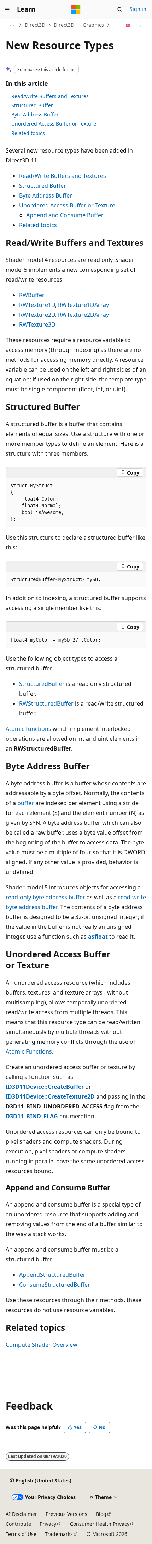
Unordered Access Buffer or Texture (53, 123)
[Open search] (120, 9)
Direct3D (35, 24)
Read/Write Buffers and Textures (50, 96)
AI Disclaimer (21, 1514)
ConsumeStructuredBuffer (54, 1284)
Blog (101, 1514)
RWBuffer (32, 295)
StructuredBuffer (42, 684)
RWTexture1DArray (83, 305)
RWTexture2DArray (83, 315)
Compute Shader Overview (41, 1345)
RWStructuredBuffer (46, 703)
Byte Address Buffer (35, 114)
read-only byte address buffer (45, 897)
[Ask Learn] (128, 25)
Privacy (48, 1523)
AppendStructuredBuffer (52, 1275)
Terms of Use (21, 1534)
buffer (25, 803)
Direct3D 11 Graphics (79, 24)
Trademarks (59, 1534)
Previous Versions (66, 1514)
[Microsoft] (76, 9)
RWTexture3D (37, 324)
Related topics (28, 133)
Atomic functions (28, 729)
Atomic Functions (29, 1051)
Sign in (138, 9)
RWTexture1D (37, 305)
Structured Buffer (32, 105)
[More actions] (140, 25)
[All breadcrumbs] (12, 25)
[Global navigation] (7, 9)
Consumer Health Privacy (99, 1523)
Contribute (18, 1523)
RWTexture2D (37, 315)
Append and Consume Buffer (65, 215)
